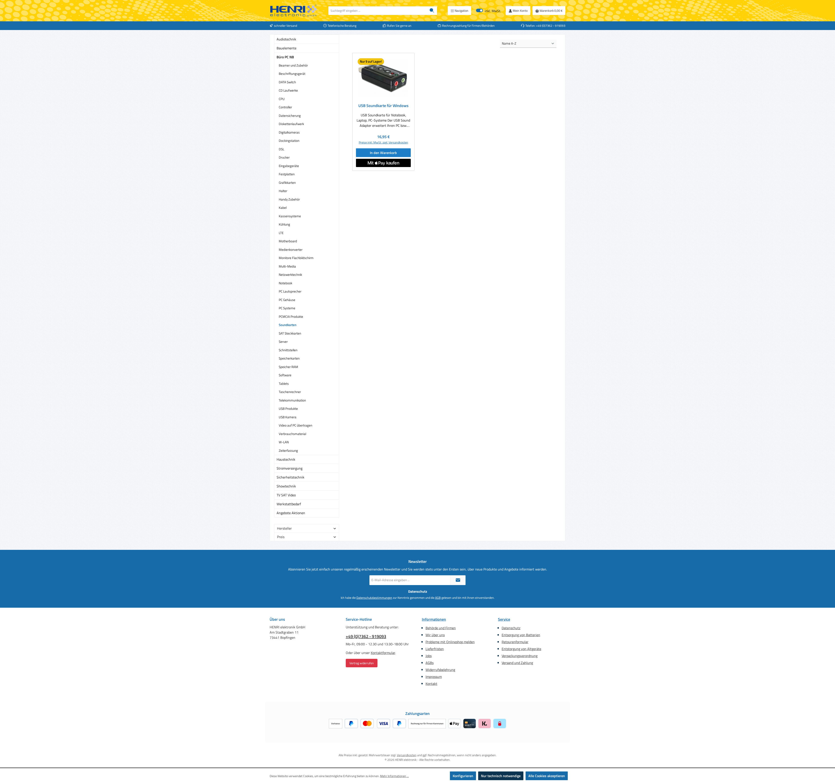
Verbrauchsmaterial (292, 433)
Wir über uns (435, 634)
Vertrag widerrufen (361, 663)
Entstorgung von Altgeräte (521, 648)
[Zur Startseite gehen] (293, 10)
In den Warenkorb (383, 152)
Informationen (434, 619)
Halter (283, 190)
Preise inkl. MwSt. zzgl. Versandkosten (383, 142)
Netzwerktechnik (290, 274)
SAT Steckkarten (290, 333)
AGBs (430, 662)
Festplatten (287, 174)
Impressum (434, 676)
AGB (438, 597)
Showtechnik (286, 486)
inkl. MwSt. (488, 10)
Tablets (284, 383)
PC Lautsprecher (290, 291)
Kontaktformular (383, 652)
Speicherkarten (289, 358)
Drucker (284, 157)
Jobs (429, 655)
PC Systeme (287, 308)
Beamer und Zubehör (293, 65)
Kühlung (284, 224)
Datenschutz (511, 628)
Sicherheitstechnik (290, 477)
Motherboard (288, 241)
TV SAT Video (286, 495)
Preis (280, 536)
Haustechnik (286, 459)
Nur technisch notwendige (501, 775)
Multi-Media (287, 266)
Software (285, 375)
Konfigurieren (463, 775)
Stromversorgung (289, 468)
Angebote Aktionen (291, 512)
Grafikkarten (287, 182)
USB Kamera (287, 417)
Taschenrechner (290, 391)
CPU (282, 98)
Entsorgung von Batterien (521, 634)
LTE (281, 232)
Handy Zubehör (289, 199)
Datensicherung (290, 115)
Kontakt (431, 683)
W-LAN (284, 442)
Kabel (283, 207)
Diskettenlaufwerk (291, 123)
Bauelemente (286, 48)
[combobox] (377, 10)
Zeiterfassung (288, 450)
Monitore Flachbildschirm (296, 257)
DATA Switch (287, 82)
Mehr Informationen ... (394, 776)
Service (504, 619)
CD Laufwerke (288, 90)
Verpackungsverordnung (520, 655)
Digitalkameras (289, 132)
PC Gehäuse (287, 299)
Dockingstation (289, 140)
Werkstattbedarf (289, 504)
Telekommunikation (292, 400)
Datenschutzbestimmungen (374, 597)
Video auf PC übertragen (295, 425)
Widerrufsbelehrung (440, 669)
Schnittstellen (288, 350)
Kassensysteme (290, 216)
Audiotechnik (286, 39)
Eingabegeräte (289, 165)
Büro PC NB (285, 57)
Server (283, 341)
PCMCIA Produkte (291, 316)
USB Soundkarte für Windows (383, 105)
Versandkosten (406, 755)
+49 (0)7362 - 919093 (366, 636)
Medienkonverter (290, 249)
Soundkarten (287, 324)
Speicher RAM (288, 366)
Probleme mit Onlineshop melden (450, 641)
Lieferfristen (435, 648)
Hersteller (284, 528)
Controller (285, 107)
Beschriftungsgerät (292, 73)
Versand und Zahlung (517, 662)
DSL (281, 149)
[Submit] (458, 580)
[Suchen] (432, 10)
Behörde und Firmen (441, 628)
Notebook (285, 283)
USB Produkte (288, 408)
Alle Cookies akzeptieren (546, 775)
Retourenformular (515, 641)
